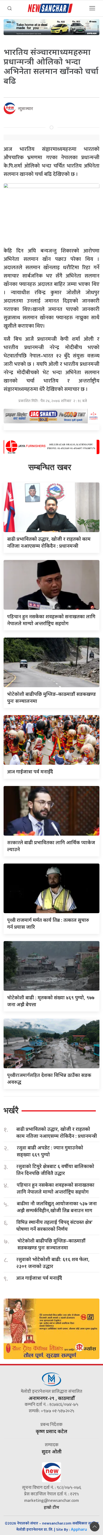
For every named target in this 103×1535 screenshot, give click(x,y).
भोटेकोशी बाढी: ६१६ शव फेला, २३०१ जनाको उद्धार (53, 1262)
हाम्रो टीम (51, 1507)
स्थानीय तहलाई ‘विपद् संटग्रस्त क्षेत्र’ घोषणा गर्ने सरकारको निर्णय (54, 1225)
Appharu (79, 1529)
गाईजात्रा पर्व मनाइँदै (30, 771)
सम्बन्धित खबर (49, 467)
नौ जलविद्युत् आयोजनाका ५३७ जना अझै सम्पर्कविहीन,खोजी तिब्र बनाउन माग (57, 1207)
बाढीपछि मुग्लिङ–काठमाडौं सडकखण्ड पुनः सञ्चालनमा (51, 1244)
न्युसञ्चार (25, 108)
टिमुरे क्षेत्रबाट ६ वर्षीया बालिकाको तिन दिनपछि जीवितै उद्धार (55, 1169)
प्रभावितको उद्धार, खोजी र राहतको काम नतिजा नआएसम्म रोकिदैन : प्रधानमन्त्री (56, 1132)
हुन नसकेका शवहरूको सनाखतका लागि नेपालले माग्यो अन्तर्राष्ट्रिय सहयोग (55, 1188)
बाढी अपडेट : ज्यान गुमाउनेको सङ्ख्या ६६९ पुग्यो (50, 1151)
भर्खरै (11, 1110)
